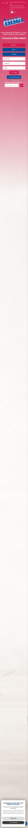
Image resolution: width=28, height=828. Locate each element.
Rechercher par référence (13, 82)
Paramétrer (13, 818)
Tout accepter (13, 822)
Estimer (14, 54)
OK (21, 85)
